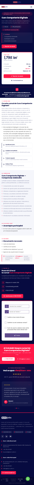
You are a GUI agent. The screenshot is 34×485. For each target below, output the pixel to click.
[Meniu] (31, 6)
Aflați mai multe (12, 475)
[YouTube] (10, 436)
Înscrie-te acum (10, 46)
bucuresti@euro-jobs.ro (9, 452)
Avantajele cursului (9, 38)
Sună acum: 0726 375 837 (13, 296)
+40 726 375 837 (7, 449)
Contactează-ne (18, 80)
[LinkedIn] (6, 436)
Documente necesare (10, 41)
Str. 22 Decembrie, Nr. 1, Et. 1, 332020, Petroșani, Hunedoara (15, 462)
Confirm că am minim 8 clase (15, 317)
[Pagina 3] (17, 408)
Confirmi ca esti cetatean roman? (17, 322)
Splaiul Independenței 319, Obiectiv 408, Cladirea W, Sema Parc (17, 446)
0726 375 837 (9, 359)
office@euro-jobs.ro (19, 257)
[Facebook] (2, 436)
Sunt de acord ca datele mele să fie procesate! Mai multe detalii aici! (18, 328)
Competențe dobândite (10, 36)
